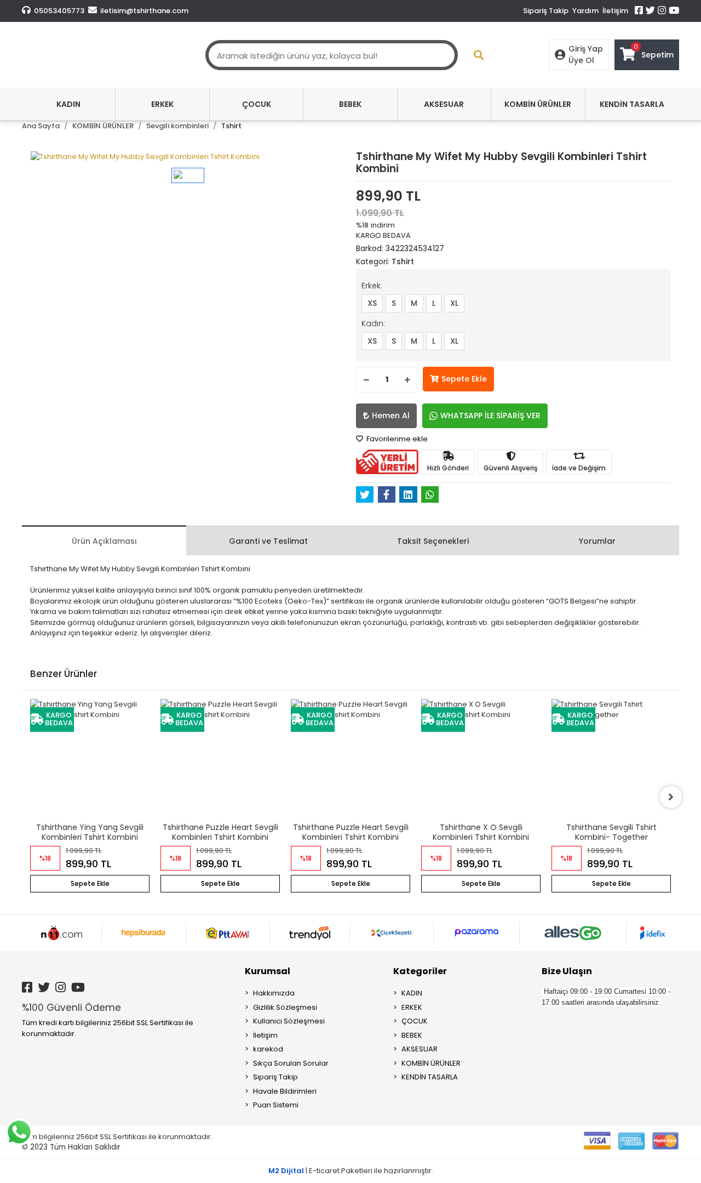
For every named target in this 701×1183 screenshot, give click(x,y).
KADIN (411, 993)
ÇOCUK (414, 1021)
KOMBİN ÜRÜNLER (431, 1063)
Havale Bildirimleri (285, 1091)
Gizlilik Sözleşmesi (285, 1007)
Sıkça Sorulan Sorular (291, 1063)
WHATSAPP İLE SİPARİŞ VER (490, 415)
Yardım (585, 10)
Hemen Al (391, 415)
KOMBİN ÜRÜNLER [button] (537, 104)
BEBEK (411, 1035)
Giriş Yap (585, 48)
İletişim (615, 10)
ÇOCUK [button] (256, 104)
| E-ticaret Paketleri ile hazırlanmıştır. (350, 1170)
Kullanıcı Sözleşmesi (289, 1021)
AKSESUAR (419, 1049)
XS (372, 303)
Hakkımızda (274, 993)
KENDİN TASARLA (429, 1077)
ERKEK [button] (162, 104)
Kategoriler (420, 971)
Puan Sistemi (275, 1105)
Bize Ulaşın (567, 971)
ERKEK (411, 1007)
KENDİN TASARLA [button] (632, 104)
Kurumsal (267, 971)
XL (454, 303)
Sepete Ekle (464, 378)
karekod (268, 1049)
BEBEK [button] (350, 104)
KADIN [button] (68, 104)
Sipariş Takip (545, 10)
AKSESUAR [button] (444, 104)
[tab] (104, 540)
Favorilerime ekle (396, 439)
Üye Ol (581, 60)
